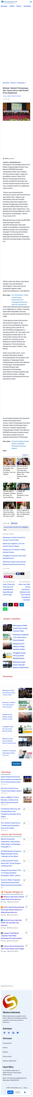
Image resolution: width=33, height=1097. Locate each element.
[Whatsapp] (5, 609)
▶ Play (10, 1092)
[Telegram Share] (21, 604)
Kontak (5, 1047)
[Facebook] (18, 574)
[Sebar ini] (5, 604)
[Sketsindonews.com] (9, 2)
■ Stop (17, 1092)
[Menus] (31, 2)
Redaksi (5, 1052)
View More (16, 764)
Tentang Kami (7, 1043)
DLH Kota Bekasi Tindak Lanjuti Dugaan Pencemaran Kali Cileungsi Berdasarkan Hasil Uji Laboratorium (20, 299)
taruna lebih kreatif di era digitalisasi (16, 528)
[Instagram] (6, 576)
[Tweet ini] (10, 604)
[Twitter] (22, 574)
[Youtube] (10, 576)
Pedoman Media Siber (9, 1061)
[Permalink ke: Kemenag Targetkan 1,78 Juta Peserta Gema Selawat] (7, 636)
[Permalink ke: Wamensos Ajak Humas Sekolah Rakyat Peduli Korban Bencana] (7, 664)
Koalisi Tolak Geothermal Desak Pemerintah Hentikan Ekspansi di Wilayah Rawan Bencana (12, 909)
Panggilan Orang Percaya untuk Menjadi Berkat (19, 655)
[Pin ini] (16, 604)
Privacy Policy (7, 1056)
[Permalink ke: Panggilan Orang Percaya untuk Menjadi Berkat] (7, 655)
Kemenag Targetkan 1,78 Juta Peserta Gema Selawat (21, 637)
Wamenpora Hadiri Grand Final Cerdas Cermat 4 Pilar (20, 628)
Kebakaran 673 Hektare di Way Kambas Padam (19, 646)
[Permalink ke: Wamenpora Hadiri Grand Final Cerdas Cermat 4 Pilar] (7, 627)
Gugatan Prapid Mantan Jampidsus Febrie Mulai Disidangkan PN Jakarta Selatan (11, 935)
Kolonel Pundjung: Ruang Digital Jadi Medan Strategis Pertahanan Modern (20, 444)
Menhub (14, 523)
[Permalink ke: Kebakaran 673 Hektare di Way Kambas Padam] (7, 645)
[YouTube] (17, 1032)
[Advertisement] (16, 26)
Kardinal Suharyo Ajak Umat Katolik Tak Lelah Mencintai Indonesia (11, 922)
